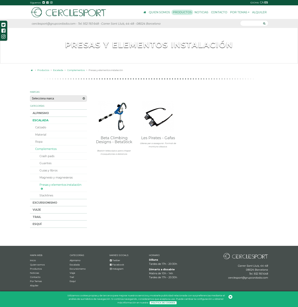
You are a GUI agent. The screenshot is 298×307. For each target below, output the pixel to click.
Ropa (38, 141)
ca (262, 2)
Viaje (37, 209)
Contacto (219, 12)
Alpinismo (41, 113)
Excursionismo (45, 202)
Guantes (45, 163)
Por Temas (238, 12)
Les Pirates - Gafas (158, 138)
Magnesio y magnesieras (56, 177)
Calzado (40, 127)
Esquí (37, 224)
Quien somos (159, 12)
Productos (182, 12)
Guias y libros (48, 170)
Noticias (201, 12)
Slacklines (46, 195)
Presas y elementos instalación (60, 184)
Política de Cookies (163, 302)
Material (40, 134)
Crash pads (46, 156)
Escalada (58, 70)
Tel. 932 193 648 (88, 23)
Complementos (76, 70)
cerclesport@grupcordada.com (54, 23)
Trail (37, 217)
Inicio (144, 13)
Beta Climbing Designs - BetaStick (114, 140)
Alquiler (259, 12)
